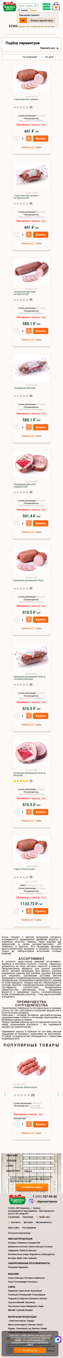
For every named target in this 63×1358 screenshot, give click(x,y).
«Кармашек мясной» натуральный (25, 293)
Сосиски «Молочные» (25, 1087)
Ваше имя (11, 1155)
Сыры (11, 1286)
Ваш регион (13, 1170)
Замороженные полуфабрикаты (29, 1263)
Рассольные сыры (17, 1306)
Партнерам (28, 1217)
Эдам (40, 1306)
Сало (25, 1258)
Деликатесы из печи (18, 1246)
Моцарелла (32, 1306)
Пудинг (11, 1328)
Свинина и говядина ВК (28, 1242)
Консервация (20, 1281)
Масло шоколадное (17, 1324)
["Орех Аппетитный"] (31, 849)
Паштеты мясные (27, 1250)
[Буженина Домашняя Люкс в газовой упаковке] (31, 657)
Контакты (16, 1222)
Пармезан (12, 1290)
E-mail (9, 1165)
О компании (13, 1217)
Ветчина (12, 1258)
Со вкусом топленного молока (32, 1298)
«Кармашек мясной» (25, 388)
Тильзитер (30, 1302)
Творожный (36, 1290)
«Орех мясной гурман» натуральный (26, 196)
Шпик (19, 1258)
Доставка (28, 1222)
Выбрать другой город (42, 20)
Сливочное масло (17, 1320)
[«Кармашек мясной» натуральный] (31, 272)
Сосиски (49, 1246)
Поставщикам (29, 1227)
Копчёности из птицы (18, 1254)
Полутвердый (38, 1294)
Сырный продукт (24, 1310)
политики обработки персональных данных (30, 1179)
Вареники (23, 1267)
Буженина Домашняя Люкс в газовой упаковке (30, 677)
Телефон (11, 1160)
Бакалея (13, 1273)
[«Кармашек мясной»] (31, 368)
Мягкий (11, 1310)
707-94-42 (45, 1196)
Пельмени (13, 1267)
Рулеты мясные (36, 1246)
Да (23, 20)
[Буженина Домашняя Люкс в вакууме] (31, 753)
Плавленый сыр (23, 1328)
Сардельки (13, 1250)
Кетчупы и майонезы (35, 1277)
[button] (5, 1094)
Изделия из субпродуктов (42, 1254)
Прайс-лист (44, 1217)
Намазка (33, 1258)
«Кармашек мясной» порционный (25, 485)
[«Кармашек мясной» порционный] (31, 464)
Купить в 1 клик (31, 147)
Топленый (13, 1294)
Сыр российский (16, 1302)
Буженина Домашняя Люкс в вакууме (30, 774)
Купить (41, 138)
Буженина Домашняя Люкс (29, 580)
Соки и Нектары (16, 1277)
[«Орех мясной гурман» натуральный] (31, 176)
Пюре (10, 1281)
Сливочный (24, 1290)
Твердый (12, 1298)
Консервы (32, 1281)
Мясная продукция (20, 1238)
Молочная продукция (22, 1316)
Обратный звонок (47, 1201)
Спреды (30, 1320)
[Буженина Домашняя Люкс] (31, 561)
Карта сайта (13, 1227)
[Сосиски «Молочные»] (31, 1067)
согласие (20, 1176)
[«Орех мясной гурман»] (31, 79)
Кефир (44, 1328)
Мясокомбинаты (44, 1222)
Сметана (32, 1324)
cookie (18, 1340)
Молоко (36, 1328)
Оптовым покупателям (19, 1233)
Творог (39, 1324)
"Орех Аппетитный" (24, 869)
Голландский (24, 1294)
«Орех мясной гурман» (26, 99)
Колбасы (12, 1242)
